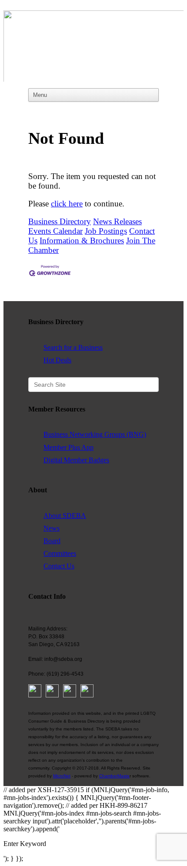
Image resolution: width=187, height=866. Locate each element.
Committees (59, 553)
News (51, 528)
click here (67, 203)
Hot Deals (57, 360)
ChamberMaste (114, 775)
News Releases (117, 221)
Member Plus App (68, 447)
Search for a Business (73, 347)
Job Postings (106, 231)
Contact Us (58, 566)
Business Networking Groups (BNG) (94, 434)
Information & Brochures (82, 240)
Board (51, 540)
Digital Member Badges (76, 460)
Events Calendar (55, 231)
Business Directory (59, 221)
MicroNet (61, 775)
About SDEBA (64, 515)
